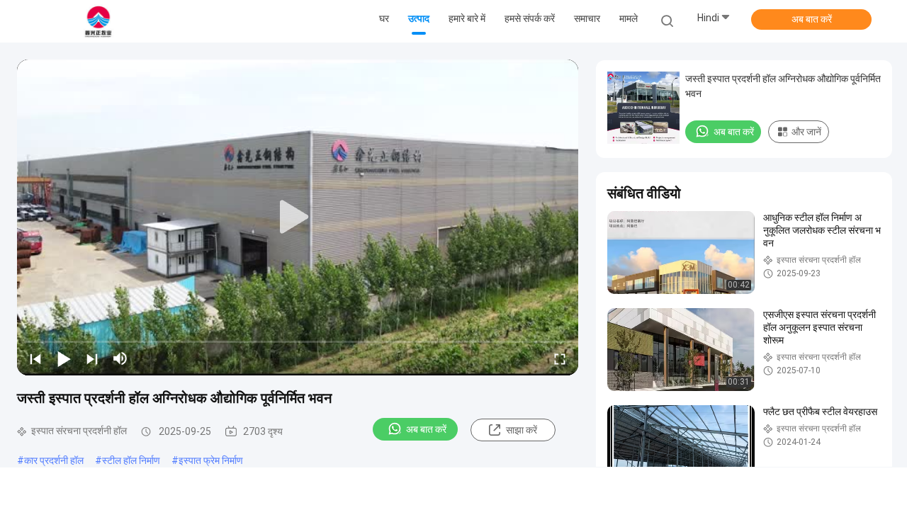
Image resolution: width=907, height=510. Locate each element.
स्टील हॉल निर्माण (131, 460)
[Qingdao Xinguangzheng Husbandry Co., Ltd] (97, 21)
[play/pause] (64, 358)
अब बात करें (811, 19)
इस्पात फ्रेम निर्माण (211, 460)
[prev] (35, 358)
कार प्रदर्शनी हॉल (54, 460)
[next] (92, 358)
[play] (297, 217)
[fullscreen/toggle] (560, 358)
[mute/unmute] (120, 358)
